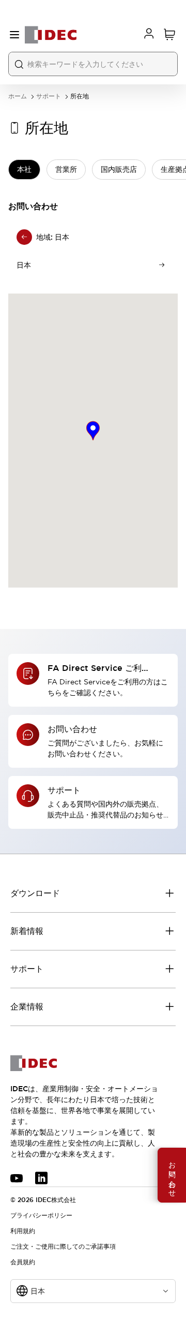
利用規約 (22, 1231)
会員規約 (22, 1262)
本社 (24, 169)
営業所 (66, 169)
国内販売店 (119, 169)
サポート (48, 96)
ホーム (17, 96)
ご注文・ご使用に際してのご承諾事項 (63, 1246)
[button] (93, 431)
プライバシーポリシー (41, 1215)
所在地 (79, 96)
